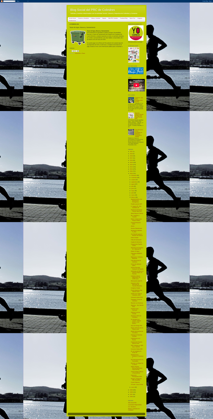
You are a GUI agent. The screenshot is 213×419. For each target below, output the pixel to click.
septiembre (134, 182)
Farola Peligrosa (135, 382)
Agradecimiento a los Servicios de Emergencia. (136, 201)
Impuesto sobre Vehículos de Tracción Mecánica (136, 284)
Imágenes (139, 18)
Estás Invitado (134, 237)
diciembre (134, 175)
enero (133, 387)
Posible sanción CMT (136, 204)
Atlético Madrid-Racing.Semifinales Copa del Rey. (136, 368)
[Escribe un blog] (74, 51)
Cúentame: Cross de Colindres (136, 300)
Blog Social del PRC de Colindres (92, 9)
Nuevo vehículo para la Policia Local (137, 328)
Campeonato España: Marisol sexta (136, 342)
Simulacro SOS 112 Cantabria (136, 316)
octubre (133, 179)
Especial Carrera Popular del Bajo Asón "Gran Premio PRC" (139, 115)
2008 (131, 392)
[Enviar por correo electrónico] (72, 51)
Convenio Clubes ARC (137, 349)
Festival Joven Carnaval (135, 309)
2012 (131, 169)
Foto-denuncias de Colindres (136, 261)
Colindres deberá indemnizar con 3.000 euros (135, 277)
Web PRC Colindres (113, 18)
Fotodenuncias (72, 20)
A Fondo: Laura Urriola (137, 384)
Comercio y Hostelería (83, 18)
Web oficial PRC (132, 402)
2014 (131, 164)
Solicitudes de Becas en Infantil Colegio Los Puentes (137, 272)
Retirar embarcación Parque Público (136, 219)
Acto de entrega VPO (136, 325)
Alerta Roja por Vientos (137, 213)
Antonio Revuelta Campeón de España (137, 268)
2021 (131, 151)
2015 (131, 162)
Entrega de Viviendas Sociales (136, 335)
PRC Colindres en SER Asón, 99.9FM (137, 346)
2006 (131, 396)
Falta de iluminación (136, 239)
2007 (131, 394)
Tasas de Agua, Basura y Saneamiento (137, 372)
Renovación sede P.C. (137, 281)
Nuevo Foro (132, 18)
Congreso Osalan (135, 288)
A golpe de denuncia (136, 242)
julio (132, 186)
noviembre (134, 177)
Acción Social (72, 18)
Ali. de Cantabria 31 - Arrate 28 (136, 352)
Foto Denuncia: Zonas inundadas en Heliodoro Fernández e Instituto (139, 133)
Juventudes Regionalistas (135, 404)
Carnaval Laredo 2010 (137, 297)
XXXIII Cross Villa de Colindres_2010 (136, 294)
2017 (131, 158)
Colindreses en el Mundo (135, 339)
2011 (131, 171)
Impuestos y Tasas (80, 53)
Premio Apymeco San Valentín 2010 (136, 291)
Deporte (104, 18)
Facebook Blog (123, 18)
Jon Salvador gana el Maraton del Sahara (137, 234)
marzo (133, 195)
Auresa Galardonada (136, 228)
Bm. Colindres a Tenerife (135, 216)
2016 (131, 160)
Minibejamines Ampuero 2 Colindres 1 (137, 356)
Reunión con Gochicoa (137, 303)
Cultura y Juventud (95, 18)
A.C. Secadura (132, 406)
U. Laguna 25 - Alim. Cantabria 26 (136, 207)
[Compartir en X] (76, 51)
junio (132, 188)
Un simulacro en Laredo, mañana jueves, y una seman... (136, 321)
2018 (131, 156)
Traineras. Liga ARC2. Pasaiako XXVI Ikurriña (139, 99)
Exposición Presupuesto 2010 (136, 376)
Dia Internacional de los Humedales (137, 360)
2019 (131, 153)
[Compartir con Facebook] (78, 51)
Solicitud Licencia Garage (135, 313)
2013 (131, 167)
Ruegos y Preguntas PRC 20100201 (136, 379)
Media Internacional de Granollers (137, 332)
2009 (131, 390)
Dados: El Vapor (135, 251)
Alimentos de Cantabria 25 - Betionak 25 (137, 248)
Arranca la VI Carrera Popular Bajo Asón (136, 210)
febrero (133, 197)
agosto (133, 184)
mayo (133, 190)
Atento (132, 226)
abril (132, 193)
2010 (131, 173)
